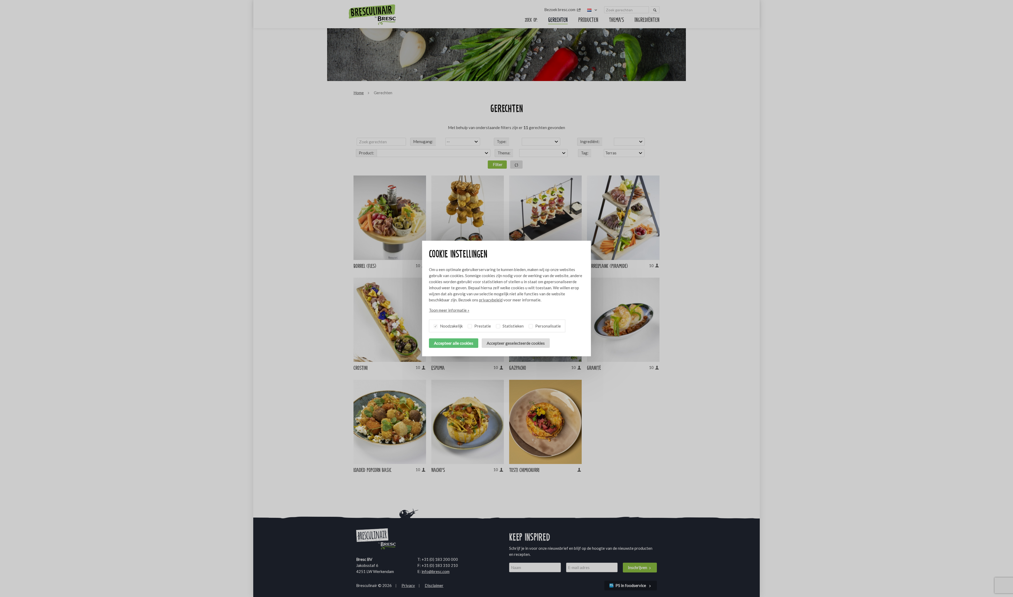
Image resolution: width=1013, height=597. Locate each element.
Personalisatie (547, 326)
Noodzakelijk (451, 326)
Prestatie (482, 326)
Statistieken (513, 326)
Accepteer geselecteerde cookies (516, 343)
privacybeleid (491, 299)
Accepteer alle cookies (453, 343)
